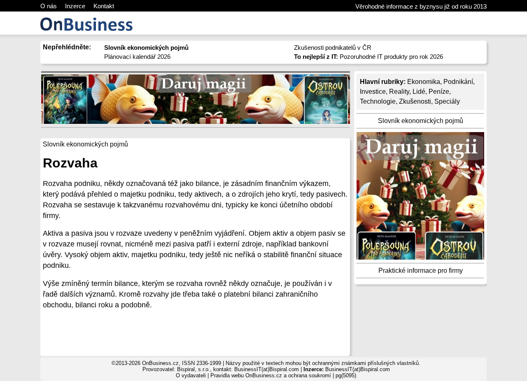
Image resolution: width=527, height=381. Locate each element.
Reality (399, 91)
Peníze (439, 91)
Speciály (447, 101)
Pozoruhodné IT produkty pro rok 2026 (368, 56)
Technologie (378, 101)
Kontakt (103, 5)
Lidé (419, 91)
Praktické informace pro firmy (420, 270)
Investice (373, 91)
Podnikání (458, 81)
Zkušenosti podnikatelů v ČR (332, 47)
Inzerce (75, 5)
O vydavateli (191, 375)
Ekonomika (423, 81)
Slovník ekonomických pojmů (420, 120)
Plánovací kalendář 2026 (137, 56)
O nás (48, 5)
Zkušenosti (415, 101)
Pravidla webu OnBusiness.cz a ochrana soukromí (270, 375)
